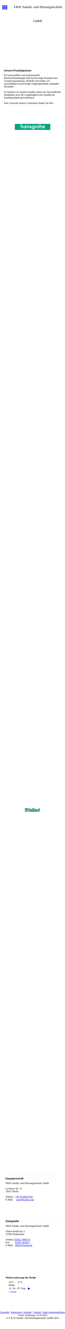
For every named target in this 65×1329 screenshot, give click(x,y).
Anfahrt (37, 1312)
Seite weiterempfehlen (54, 1312)
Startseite (4, 1312)
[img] (32, 43)
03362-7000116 (22, 1239)
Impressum (16, 1312)
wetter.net (13, 1291)
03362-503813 (22, 1242)
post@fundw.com (25, 1199)
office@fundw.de (23, 1245)
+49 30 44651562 (24, 1196)
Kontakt (28, 1312)
